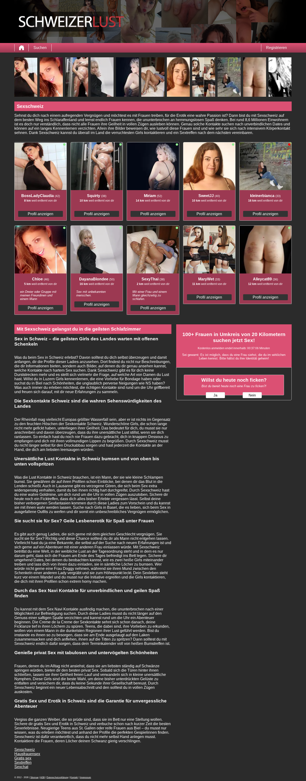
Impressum (85, 777)
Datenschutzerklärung (57, 777)
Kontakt (74, 777)
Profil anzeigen (40, 214)
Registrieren (276, 48)
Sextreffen (23, 762)
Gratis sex (22, 758)
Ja (215, 395)
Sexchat (21, 767)
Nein (252, 395)
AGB (42, 777)
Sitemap (34, 777)
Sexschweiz (24, 750)
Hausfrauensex (27, 754)
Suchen (40, 48)
